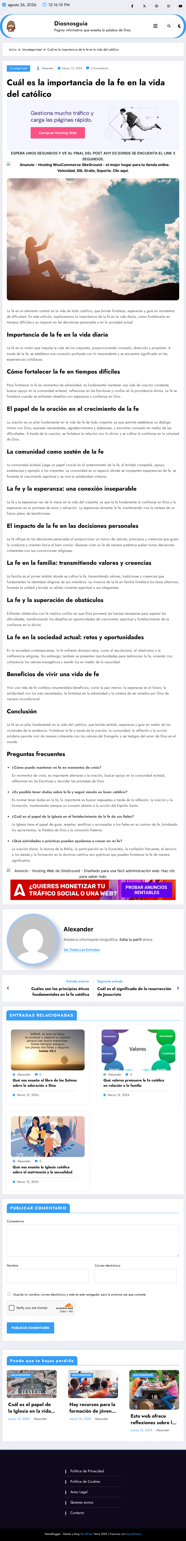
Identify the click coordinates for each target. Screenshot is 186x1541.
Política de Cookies (85, 1481)
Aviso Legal (79, 1492)
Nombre (12, 1265)
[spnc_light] (179, 26)
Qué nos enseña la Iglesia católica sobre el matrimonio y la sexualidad (42, 1170)
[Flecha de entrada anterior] (8, 988)
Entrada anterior (77, 981)
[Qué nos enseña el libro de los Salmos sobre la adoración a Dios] (48, 1049)
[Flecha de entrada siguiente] (178, 988)
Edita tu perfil (131, 939)
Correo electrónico (107, 1265)
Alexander (47, 68)
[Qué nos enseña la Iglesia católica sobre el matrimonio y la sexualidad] (48, 1136)
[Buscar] (169, 26)
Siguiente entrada (109, 981)
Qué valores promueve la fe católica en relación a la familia (133, 1083)
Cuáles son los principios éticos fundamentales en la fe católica (60, 991)
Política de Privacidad (87, 1471)
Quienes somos (81, 1502)
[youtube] (180, 6)
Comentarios (15, 1221)
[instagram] (168, 6)
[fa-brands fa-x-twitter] (144, 6)
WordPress (86, 1534)
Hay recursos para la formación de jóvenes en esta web (93, 1408)
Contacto (77, 1512)
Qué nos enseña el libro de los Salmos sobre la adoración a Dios (45, 1083)
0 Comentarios (99, 68)
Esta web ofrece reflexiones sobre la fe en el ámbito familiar (153, 1419)
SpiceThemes (134, 1534)
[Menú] (155, 26)
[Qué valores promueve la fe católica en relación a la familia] (138, 1049)
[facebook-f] (132, 6)
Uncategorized (18, 68)
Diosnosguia (71, 23)
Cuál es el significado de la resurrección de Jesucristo (134, 991)
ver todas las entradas (82, 950)
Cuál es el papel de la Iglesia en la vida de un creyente (29, 1408)
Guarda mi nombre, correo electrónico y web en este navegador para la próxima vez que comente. (79, 1294)
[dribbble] (156, 6)
